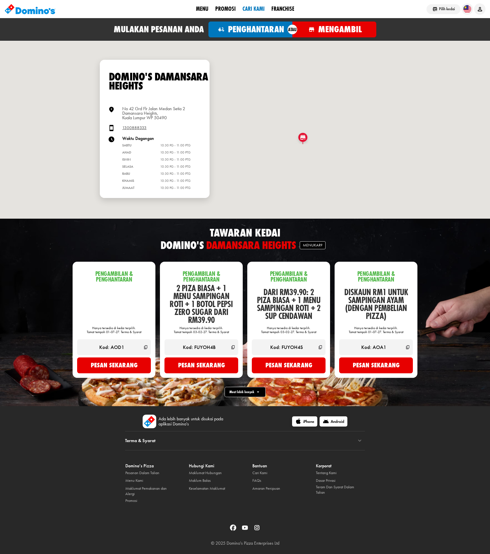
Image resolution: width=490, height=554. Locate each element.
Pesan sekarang (114, 365)
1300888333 (134, 127)
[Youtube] (246, 529)
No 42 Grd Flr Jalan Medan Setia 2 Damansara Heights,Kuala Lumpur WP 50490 (153, 113)
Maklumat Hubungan (205, 472)
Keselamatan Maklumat (207, 488)
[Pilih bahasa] (467, 9)
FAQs (256, 480)
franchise (282, 8)
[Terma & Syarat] (359, 440)
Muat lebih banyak (241, 391)
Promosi (225, 8)
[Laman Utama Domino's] (30, 9)
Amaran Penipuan (266, 488)
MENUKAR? (312, 245)
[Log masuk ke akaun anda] (479, 9)
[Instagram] (257, 529)
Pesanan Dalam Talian (142, 472)
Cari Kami (253, 8)
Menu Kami (134, 480)
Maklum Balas (200, 480)
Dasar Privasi (325, 480)
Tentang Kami (326, 472)
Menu (202, 8)
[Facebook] (234, 529)
